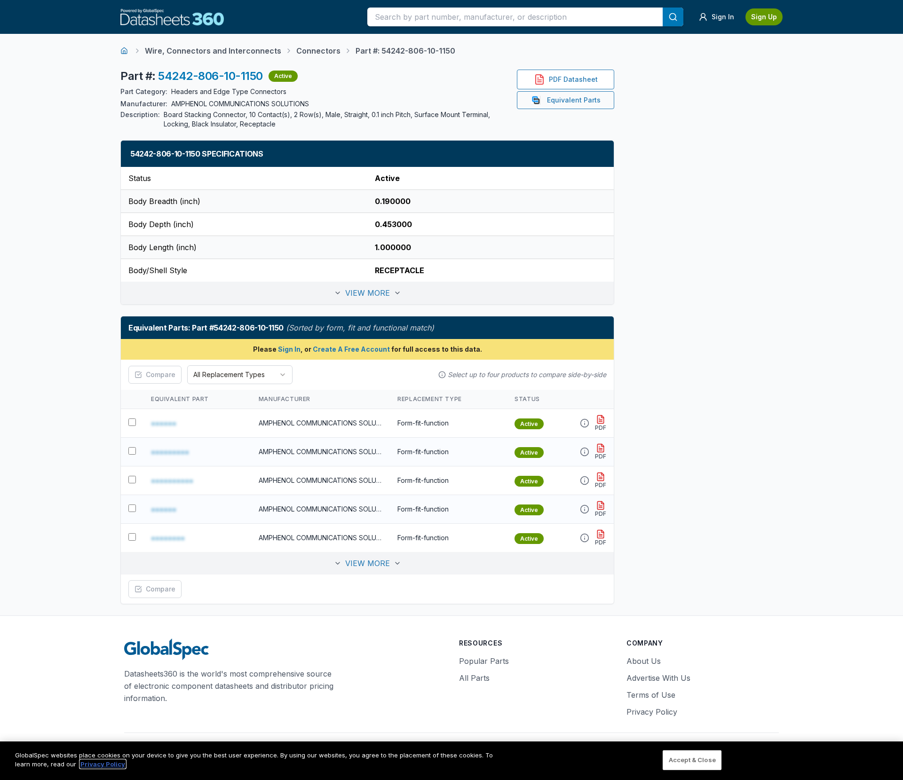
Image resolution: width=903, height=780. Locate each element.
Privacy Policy (651, 712)
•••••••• (168, 538)
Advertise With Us (658, 678)
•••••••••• (172, 480)
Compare (160, 374)
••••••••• (170, 452)
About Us (643, 661)
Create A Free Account (351, 349)
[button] (367, 293)
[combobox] (240, 374)
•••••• (163, 423)
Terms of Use (650, 695)
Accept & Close (692, 760)
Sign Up (764, 17)
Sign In (289, 349)
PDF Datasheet (573, 79)
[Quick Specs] (584, 423)
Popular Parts (484, 661)
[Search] (673, 17)
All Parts (474, 678)
